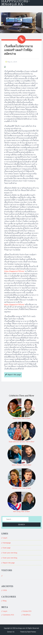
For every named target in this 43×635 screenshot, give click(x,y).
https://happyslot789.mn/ (14, 271)
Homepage (7, 543)
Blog (4, 601)
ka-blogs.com (20, 628)
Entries (27, 611)
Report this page (14, 374)
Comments (8, 615)
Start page (6, 548)
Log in (5, 538)
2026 (5, 590)
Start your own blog (10, 553)
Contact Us (10, 632)
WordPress (26, 615)
